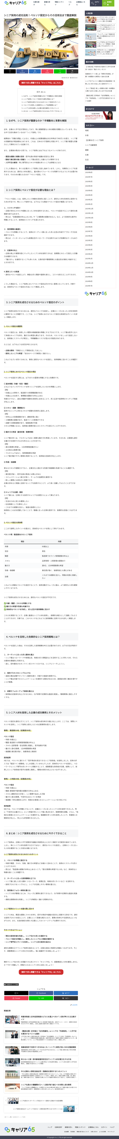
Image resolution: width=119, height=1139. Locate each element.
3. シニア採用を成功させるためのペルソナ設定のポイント (41, 102)
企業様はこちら (80, 3)
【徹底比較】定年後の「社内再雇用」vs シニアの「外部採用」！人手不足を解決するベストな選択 (100, 98)
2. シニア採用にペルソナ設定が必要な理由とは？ (38, 99)
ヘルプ (70, 3)
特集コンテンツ (59, 3)
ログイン (97, 3)
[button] (72, 71)
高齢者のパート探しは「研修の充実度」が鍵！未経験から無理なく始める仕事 (99, 75)
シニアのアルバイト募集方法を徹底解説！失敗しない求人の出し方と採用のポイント (100, 82)
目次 (38, 92)
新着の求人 (47, 3)
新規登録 (109, 3)
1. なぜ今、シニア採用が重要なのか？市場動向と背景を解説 (42, 96)
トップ (50, 1127)
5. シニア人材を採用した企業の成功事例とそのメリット (40, 108)
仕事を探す (36, 3)
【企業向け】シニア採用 (12, 984)
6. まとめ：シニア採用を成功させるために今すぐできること (42, 111)
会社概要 (66, 1131)
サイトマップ (111, 1131)
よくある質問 (102, 1131)
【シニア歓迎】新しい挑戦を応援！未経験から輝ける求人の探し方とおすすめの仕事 (100, 89)
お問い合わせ (94, 1131)
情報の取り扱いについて (83, 1131)
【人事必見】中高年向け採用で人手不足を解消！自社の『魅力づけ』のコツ (100, 67)
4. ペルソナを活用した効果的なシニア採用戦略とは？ (40, 105)
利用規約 (72, 1131)
